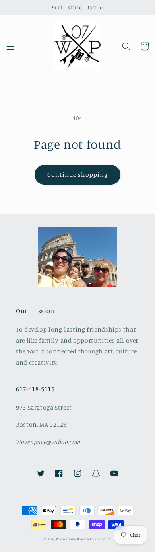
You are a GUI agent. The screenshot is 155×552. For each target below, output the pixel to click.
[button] (10, 46)
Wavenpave (66, 539)
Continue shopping (77, 174)
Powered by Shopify (94, 539)
